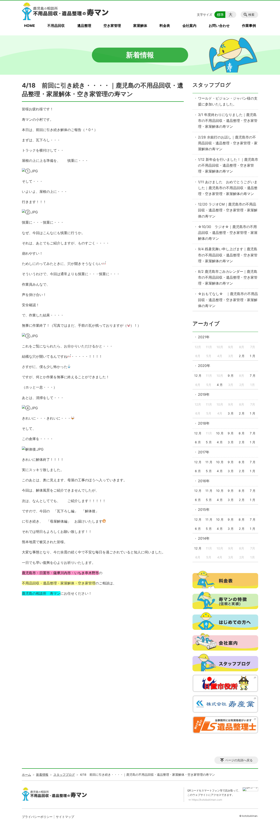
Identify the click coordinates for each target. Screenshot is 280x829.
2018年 (204, 423)
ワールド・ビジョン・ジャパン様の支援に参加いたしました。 (227, 101)
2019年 (204, 394)
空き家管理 (112, 25)
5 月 (209, 442)
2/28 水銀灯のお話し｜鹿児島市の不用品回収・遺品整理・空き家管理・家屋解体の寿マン (227, 143)
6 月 (198, 442)
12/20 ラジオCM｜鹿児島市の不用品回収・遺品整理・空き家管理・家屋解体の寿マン (227, 210)
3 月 (231, 413)
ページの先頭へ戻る (239, 760)
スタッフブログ (211, 85)
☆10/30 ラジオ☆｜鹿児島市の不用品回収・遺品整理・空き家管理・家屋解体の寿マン (227, 233)
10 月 (220, 433)
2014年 (204, 538)
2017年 (203, 452)
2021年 (204, 337)
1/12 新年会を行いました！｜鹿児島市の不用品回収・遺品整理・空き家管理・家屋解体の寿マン (228, 165)
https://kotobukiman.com (207, 799)
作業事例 (249, 25)
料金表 (164, 25)
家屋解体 (140, 25)
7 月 (253, 375)
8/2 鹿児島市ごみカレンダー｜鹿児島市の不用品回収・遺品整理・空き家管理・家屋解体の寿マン (227, 277)
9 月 (231, 375)
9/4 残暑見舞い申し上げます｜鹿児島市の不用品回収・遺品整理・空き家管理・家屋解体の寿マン (227, 255)
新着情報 (42, 774)
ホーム (26, 774)
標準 (220, 14)
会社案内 (189, 25)
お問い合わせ (219, 25)
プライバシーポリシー (37, 817)
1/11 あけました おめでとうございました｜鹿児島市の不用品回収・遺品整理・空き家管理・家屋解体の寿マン (227, 188)
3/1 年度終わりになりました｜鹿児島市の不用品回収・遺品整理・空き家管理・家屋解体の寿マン (227, 120)
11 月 (208, 462)
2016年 (204, 481)
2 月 (242, 356)
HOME (29, 25)
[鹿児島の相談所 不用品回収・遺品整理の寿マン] (65, 11)
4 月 (220, 385)
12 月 (197, 375)
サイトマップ (65, 817)
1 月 (252, 356)
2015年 (204, 509)
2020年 (204, 365)
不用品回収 (56, 25)
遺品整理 (84, 25)
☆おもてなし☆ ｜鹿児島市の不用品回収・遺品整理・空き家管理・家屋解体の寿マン (228, 300)
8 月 (242, 433)
